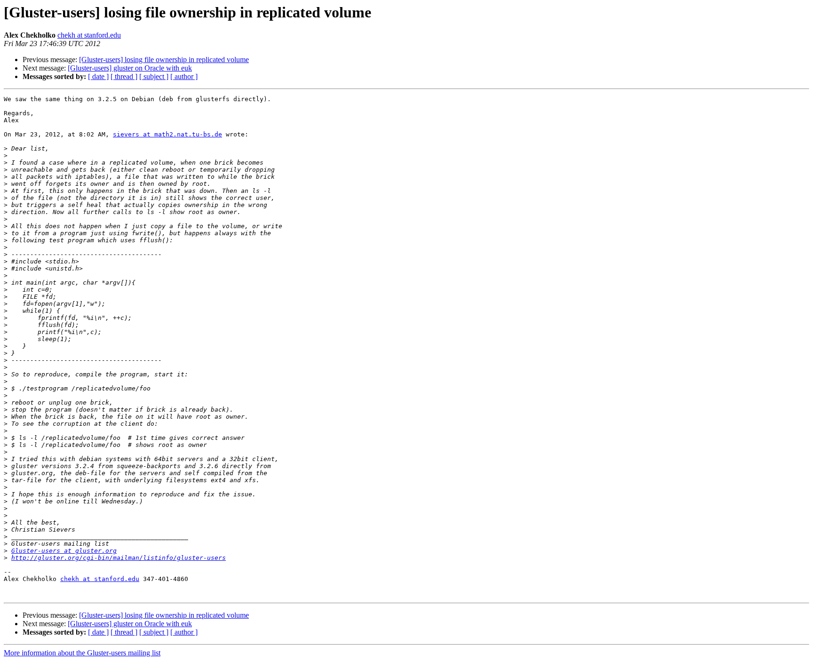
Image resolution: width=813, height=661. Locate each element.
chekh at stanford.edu (89, 35)
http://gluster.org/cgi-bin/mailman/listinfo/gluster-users (118, 557)
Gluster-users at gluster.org (64, 550)
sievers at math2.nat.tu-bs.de (167, 134)
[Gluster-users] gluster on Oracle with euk (130, 68)
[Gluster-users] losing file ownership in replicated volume (164, 60)
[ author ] (184, 76)
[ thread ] (124, 76)
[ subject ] (153, 76)
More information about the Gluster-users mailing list (82, 653)
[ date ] (98, 76)
